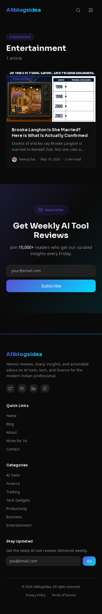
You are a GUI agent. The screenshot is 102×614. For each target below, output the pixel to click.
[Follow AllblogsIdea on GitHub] (45, 388)
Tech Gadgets (18, 500)
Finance (13, 483)
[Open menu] (91, 10)
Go (89, 560)
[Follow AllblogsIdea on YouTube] (22, 388)
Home (11, 415)
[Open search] (78, 10)
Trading (13, 491)
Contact (13, 449)
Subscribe (51, 286)
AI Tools (13, 475)
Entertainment (19, 525)
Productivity (16, 508)
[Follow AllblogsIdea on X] (10, 388)
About (11, 432)
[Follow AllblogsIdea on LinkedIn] (33, 388)
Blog (10, 424)
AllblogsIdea (23, 10)
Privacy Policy (36, 595)
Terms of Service (64, 595)
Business (14, 516)
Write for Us (16, 440)
